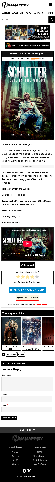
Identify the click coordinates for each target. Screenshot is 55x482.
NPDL (39, 452)
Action (6, 13)
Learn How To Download (28, 298)
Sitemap (15, 464)
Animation (39, 13)
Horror (21, 354)
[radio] (18, 277)
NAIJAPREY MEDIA (31, 477)
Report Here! (40, 305)
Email (4, 405)
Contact (15, 452)
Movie (24, 59)
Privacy (15, 456)
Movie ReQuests (40, 464)
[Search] (51, 19)
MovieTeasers (39, 456)
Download (29, 265)
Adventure (17, 13)
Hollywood (11, 354)
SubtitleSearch (40, 460)
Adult (29, 13)
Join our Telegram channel (28, 290)
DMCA (15, 460)
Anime (50, 13)
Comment (6, 375)
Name (4, 394)
